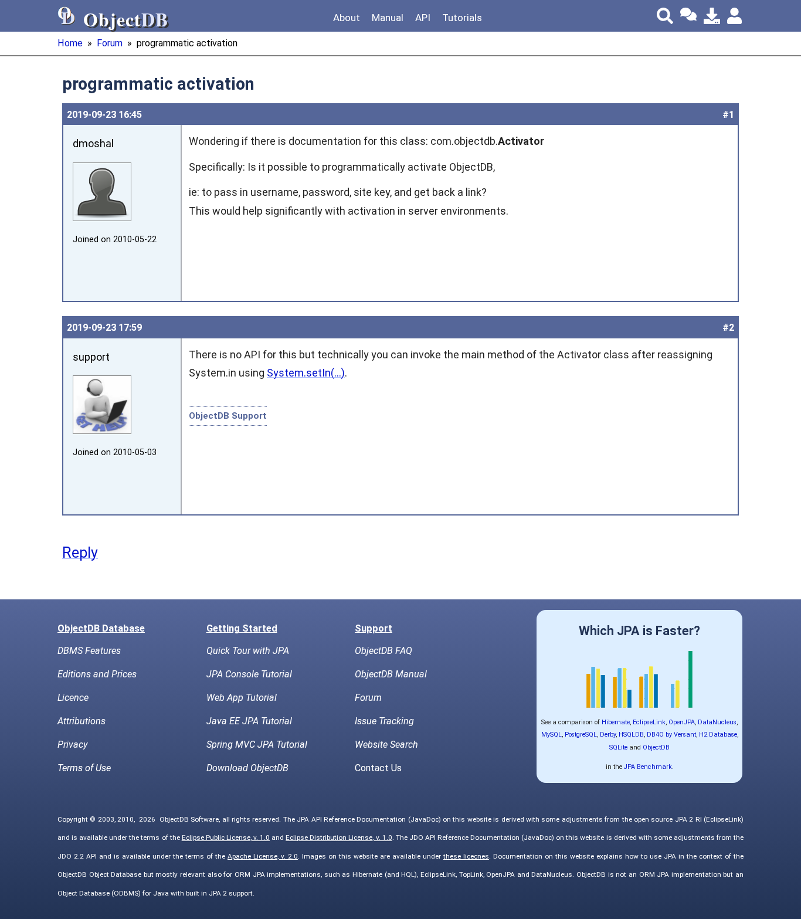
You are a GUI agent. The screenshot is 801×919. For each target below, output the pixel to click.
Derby (608, 734)
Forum (110, 43)
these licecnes (466, 856)
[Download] (712, 16)
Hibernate (616, 722)
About (346, 17)
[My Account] (735, 16)
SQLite (618, 747)
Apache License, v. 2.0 (263, 856)
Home (70, 43)
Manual (387, 17)
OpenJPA (681, 722)
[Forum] (688, 16)
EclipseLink (649, 722)
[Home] (66, 15)
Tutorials (462, 17)
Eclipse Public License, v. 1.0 (226, 837)
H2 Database (718, 734)
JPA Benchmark (648, 767)
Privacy (72, 744)
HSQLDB (631, 734)
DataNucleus (717, 722)
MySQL (551, 734)
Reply (80, 552)
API (422, 17)
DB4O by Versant (671, 734)
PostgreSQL (581, 734)
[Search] (665, 16)
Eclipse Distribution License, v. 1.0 (339, 837)
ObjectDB (656, 747)
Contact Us (378, 768)
